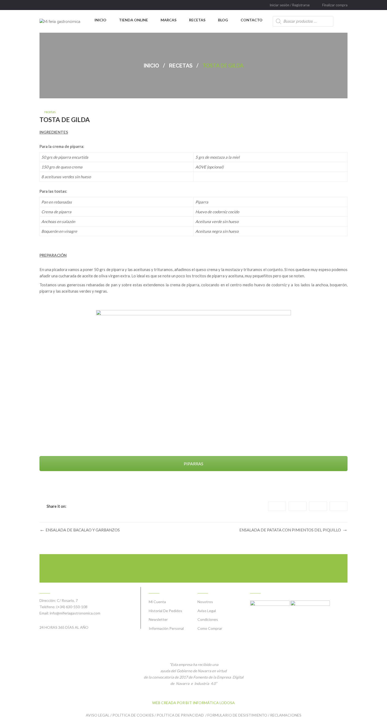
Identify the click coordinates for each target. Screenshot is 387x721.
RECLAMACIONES (285, 715)
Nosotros (205, 601)
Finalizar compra (335, 5)
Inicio (151, 65)
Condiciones (207, 619)
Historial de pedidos (165, 610)
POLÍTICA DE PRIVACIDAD (181, 715)
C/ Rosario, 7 (67, 600)
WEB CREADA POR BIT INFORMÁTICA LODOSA (193, 702)
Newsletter (158, 619)
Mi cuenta (157, 601)
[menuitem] (100, 20)
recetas (180, 65)
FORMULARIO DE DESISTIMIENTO (237, 715)
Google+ (318, 506)
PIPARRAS (193, 463)
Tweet (297, 506)
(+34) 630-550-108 (71, 606)
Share (277, 506)
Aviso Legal (206, 610)
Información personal (166, 628)
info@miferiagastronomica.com (75, 613)
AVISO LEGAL (98, 715)
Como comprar (209, 628)
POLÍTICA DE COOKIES (133, 715)
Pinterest (339, 506)
